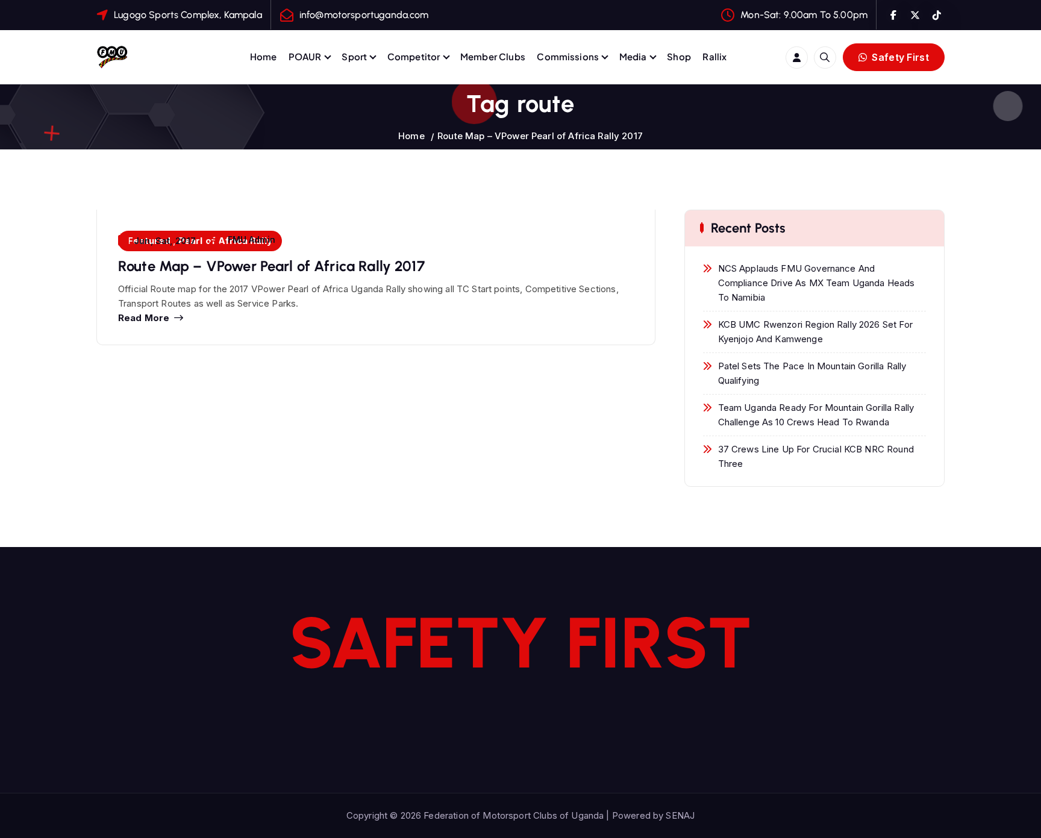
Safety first (520, 643)
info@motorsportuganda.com (364, 14)
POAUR (305, 56)
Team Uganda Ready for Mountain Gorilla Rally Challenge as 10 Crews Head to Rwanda (816, 415)
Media (633, 56)
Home (263, 56)
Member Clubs (492, 56)
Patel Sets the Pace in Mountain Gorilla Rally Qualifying (812, 373)
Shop (679, 56)
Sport (354, 56)
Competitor (413, 56)
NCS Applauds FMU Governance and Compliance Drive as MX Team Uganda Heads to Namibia (816, 283)
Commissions (568, 56)
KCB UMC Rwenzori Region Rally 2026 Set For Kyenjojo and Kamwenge (815, 332)
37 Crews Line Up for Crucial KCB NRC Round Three (816, 456)
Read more (143, 318)
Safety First (899, 57)
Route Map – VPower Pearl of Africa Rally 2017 (540, 136)
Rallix (714, 56)
